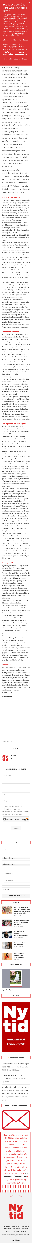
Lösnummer (25, 1226)
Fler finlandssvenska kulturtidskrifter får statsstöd (21, 922)
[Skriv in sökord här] (16, 849)
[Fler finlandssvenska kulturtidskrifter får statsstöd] (7, 923)
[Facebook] (11, 1196)
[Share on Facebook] (13, 749)
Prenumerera (16, 1229)
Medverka (25, 1229)
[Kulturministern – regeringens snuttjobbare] (7, 956)
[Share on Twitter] (15, 749)
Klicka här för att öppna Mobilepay (15, 59)
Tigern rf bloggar (17, 1058)
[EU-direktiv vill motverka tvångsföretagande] (7, 934)
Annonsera (7, 1229)
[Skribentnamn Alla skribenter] (16, 857)
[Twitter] (16, 1196)
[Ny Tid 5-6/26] (16, 978)
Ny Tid (13, 755)
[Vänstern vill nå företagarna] (7, 945)
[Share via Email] (17, 749)
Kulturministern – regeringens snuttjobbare (20, 955)
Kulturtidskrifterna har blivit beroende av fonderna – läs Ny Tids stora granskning (22, 910)
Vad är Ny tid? (16, 1226)
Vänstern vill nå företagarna (19, 943)
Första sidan (6, 1226)
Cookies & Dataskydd (12, 1231)
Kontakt (23, 1231)
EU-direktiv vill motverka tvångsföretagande (21, 933)
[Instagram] (20, 1196)
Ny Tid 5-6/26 (7, 990)
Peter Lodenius (7, 741)
